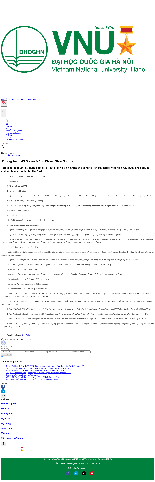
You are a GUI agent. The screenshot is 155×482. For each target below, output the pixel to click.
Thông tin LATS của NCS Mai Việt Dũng (22, 375)
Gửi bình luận (7, 354)
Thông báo (5, 155)
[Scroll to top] (3, 444)
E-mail (22, 99)
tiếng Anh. (26, 335)
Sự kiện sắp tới (8, 403)
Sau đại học (16, 155)
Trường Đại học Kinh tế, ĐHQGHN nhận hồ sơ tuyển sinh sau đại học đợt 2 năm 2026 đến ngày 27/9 (45, 366)
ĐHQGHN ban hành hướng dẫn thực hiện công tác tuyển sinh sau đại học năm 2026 (38, 373)
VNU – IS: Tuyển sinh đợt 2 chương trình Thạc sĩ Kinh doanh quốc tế (33, 377)
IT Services (29, 99)
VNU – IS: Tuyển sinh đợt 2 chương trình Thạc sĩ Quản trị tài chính (32, 379)
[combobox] (4, 103)
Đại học (5, 408)
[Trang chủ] (73, 97)
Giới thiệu (9, 126)
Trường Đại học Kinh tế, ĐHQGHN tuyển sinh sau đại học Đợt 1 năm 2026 (35, 370)
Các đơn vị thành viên (14, 139)
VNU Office (15, 99)
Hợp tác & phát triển (13, 133)
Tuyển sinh (6, 428)
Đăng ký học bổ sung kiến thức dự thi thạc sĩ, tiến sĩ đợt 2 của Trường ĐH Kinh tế (37, 368)
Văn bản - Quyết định (12, 438)
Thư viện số (5, 99)
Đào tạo (9, 129)
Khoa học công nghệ (14, 131)
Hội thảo (5, 418)
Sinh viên (9, 135)
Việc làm (5, 433)
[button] (77, 386)
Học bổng (6, 423)
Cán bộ (8, 137)
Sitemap (37, 99)
